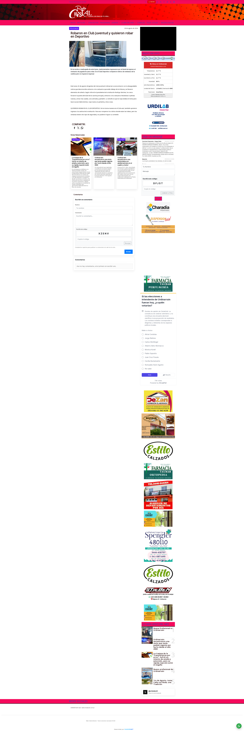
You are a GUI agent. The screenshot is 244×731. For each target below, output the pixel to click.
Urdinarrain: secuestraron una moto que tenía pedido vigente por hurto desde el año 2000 (103, 161)
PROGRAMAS (105, 23)
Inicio (73, 23)
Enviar (128, 252)
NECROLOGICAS (167, 23)
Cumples (141, 23)
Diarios (115, 23)
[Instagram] (167, 2)
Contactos (93, 23)
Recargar (128, 243)
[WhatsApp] (157, 2)
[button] (145, 2)
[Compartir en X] (78, 128)
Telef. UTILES (152, 23)
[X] (160, 2)
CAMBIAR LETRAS (167, 193)
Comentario (78, 212)
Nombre (77, 204)
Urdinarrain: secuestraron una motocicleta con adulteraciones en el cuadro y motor (125, 161)
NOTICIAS (81, 23)
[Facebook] (164, 2)
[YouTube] (174, 2)
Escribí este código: (81, 229)
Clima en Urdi (128, 23)
